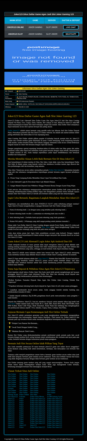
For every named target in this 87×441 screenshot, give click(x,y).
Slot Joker (11, 304)
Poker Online (24, 395)
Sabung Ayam (13, 395)
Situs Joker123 (43, 258)
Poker (49, 395)
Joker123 (11, 399)
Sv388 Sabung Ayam (54, 397)
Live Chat (71, 27)
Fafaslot (10, 388)
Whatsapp (71, 34)
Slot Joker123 (13, 397)
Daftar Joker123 (14, 130)
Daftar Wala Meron (37, 397)
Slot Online (12, 374)
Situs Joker (46, 227)
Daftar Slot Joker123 (56, 170)
